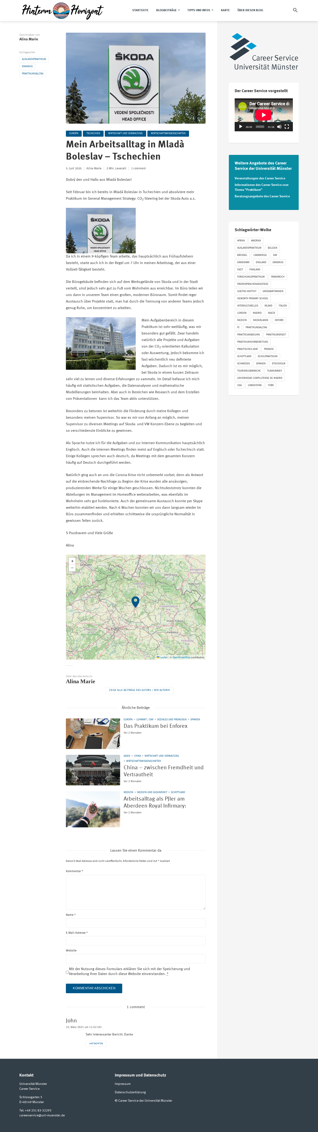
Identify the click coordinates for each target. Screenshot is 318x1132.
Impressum (123, 1084)
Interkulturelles (247, 306)
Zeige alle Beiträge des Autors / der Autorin (139, 690)
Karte (225, 10)
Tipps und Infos (198, 10)
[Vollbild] (286, 126)
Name (71, 914)
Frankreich (277, 277)
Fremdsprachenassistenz (252, 284)
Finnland (254, 269)
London (242, 313)
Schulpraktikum (267, 356)
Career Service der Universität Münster (145, 1100)
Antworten (96, 1043)
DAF (275, 255)
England (261, 262)
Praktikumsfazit (276, 335)
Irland (268, 306)
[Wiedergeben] (240, 126)
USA (239, 385)
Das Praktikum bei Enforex (155, 726)
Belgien (272, 248)
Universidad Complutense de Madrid (259, 378)
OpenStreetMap (181, 657)
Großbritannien (273, 291)
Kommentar (74, 871)
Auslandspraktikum (34, 59)
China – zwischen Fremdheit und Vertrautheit (164, 771)
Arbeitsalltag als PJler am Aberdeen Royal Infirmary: (155, 802)
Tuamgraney (274, 371)
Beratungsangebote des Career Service (262, 196)
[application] (264, 114)
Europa (73, 133)
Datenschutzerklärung (130, 1092)
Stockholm (278, 363)
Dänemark (243, 262)
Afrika (241, 241)
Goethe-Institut (246, 291)
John (71, 1021)
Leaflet (163, 657)
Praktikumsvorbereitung (252, 342)
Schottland (178, 792)
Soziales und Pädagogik (172, 719)
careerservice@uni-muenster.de (42, 1115)
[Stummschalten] (279, 126)
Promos (269, 349)
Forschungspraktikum (251, 277)
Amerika (256, 241)
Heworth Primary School (252, 298)
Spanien (195, 719)
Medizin (128, 792)
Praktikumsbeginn (248, 335)
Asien (127, 756)
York (271, 385)
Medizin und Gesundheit (152, 792)
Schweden (243, 363)
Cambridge (260, 255)
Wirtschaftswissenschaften (168, 133)
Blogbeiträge (166, 10)
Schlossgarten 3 (30, 1097)
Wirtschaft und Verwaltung (125, 133)
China (137, 756)
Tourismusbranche (249, 371)
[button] (135, 607)
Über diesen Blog (250, 10)
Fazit (240, 269)
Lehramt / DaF (144, 719)
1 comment (138, 168)
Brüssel (242, 255)
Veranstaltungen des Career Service (260, 178)
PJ (238, 327)
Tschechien (93, 133)
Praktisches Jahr (247, 349)
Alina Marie (28, 39)
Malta (271, 313)
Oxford (279, 320)
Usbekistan (255, 385)
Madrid (257, 313)
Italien (283, 306)
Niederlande (260, 320)
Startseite (140, 10)
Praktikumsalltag (33, 74)
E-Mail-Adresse (77, 932)
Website (71, 950)
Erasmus (27, 66)
